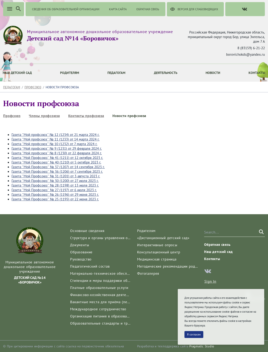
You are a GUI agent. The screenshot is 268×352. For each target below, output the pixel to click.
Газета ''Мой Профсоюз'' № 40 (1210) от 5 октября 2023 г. (56, 162)
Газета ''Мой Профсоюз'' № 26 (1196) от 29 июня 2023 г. (55, 194)
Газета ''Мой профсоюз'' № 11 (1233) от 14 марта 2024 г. (55, 139)
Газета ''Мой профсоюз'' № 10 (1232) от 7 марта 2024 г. (54, 144)
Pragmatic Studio (201, 346)
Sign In (210, 281)
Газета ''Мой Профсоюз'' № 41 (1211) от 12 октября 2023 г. (57, 157)
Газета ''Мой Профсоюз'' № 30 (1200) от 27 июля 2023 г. (55, 180)
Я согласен (194, 334)
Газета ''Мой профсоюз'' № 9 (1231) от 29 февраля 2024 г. (57, 148)
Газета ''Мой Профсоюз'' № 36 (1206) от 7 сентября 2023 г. (57, 171)
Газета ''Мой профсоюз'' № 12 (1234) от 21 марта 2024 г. (55, 134)
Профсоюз (32, 87)
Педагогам (11, 87)
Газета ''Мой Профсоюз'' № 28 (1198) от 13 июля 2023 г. (55, 185)
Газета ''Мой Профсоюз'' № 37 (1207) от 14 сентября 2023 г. (58, 167)
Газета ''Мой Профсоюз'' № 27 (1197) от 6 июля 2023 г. (54, 190)
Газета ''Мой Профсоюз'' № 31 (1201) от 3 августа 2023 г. (56, 176)
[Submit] (261, 232)
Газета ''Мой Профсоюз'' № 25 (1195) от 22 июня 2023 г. (55, 199)
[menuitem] (69, 73)
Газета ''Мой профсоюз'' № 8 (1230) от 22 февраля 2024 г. (57, 153)
